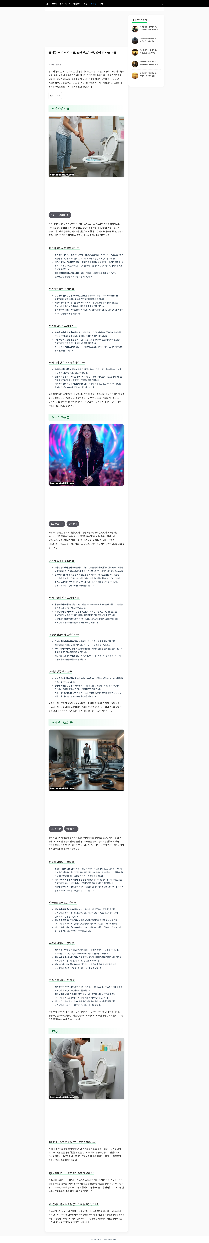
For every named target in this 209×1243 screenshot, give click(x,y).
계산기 (54, 3)
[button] (161, 3)
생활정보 (77, 3)
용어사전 (63, 3)
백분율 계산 (71, 828)
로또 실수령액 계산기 (60, 215)
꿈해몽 (93, 3)
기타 (101, 3)
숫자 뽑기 (73, 523)
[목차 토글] (57, 95)
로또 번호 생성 (57, 523)
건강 (85, 3)
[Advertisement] (86, 30)
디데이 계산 (56, 828)
